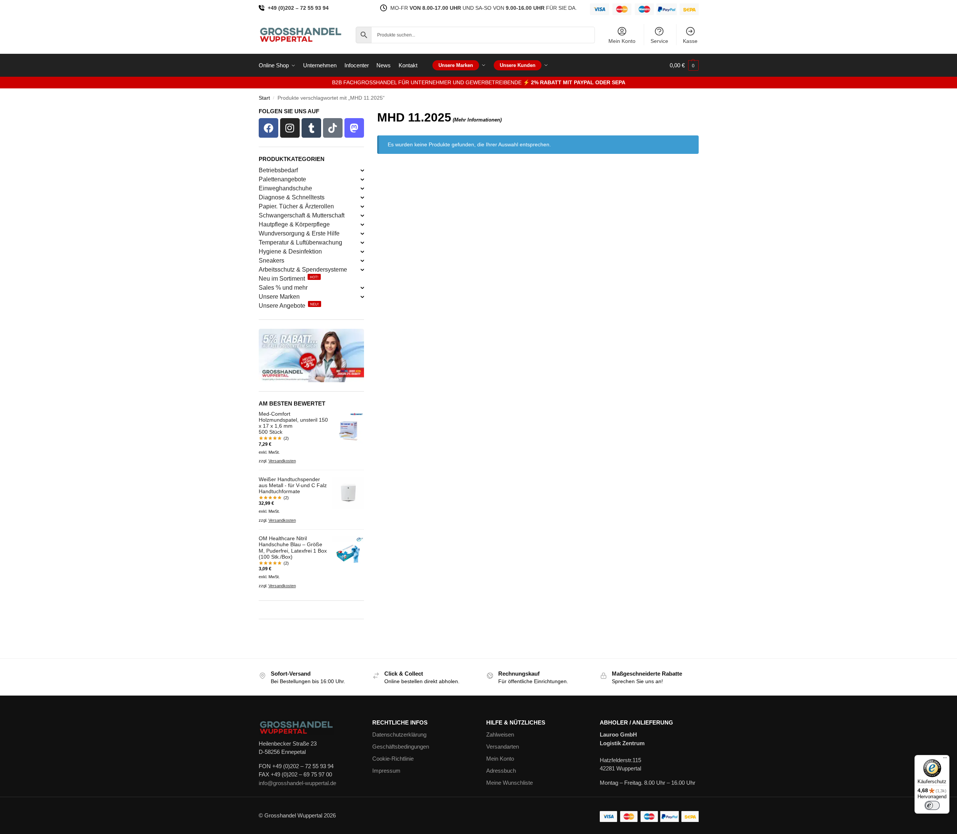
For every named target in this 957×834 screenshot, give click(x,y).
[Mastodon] (354, 128)
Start (264, 98)
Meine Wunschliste (509, 782)
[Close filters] (366, 113)
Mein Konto (621, 41)
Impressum (386, 770)
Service (659, 41)
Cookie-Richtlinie (393, 758)
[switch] (932, 805)
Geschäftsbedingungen (400, 746)
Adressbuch (501, 770)
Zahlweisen (500, 734)
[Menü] (944, 759)
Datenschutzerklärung (399, 734)
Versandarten (502, 746)
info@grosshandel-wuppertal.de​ (297, 783)
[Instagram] (290, 128)
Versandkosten (282, 461)
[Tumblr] (311, 128)
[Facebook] (268, 128)
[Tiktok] (333, 128)
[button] (684, 65)
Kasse (690, 41)
